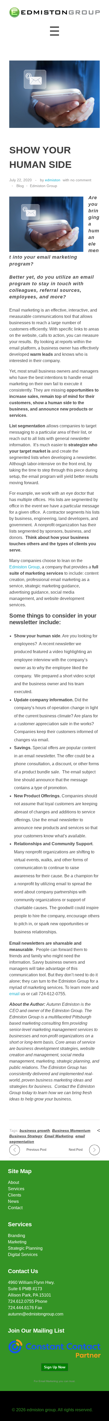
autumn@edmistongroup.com (35, 1314)
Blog (20, 186)
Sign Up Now (54, 1367)
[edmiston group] (54, 12)
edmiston (52, 180)
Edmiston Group (43, 186)
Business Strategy (25, 1136)
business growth (35, 1130)
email (14, 994)
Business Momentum (71, 1130)
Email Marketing (58, 1136)
